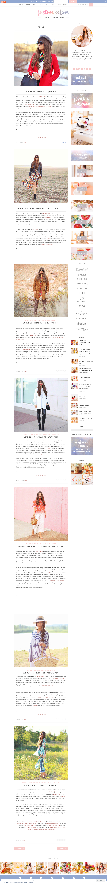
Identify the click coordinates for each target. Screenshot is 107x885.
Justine (25, 142)
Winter (54, 89)
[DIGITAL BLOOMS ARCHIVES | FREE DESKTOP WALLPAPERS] (87, 479)
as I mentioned (47, 217)
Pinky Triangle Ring (50, 829)
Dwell (53, 4)
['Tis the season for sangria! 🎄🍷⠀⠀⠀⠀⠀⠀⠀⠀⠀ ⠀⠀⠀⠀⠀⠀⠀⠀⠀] (89, 868)
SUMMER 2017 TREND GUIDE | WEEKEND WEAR (41, 672)
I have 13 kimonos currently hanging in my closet (46, 791)
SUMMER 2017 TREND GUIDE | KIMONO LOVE (41, 785)
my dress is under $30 (46, 244)
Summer (54, 543)
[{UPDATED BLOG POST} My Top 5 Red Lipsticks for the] (101, 868)
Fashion (28, 4)
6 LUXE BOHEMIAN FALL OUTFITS (86, 418)
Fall (30, 205)
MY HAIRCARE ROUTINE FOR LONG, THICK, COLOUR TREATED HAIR (86, 361)
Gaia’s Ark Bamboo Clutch (55, 573)
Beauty (21, 4)
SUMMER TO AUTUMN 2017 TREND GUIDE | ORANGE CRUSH (41, 546)
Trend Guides (48, 89)
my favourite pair (29, 104)
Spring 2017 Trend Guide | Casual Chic (44, 698)
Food (34, 4)
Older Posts (62, 848)
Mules (20, 823)
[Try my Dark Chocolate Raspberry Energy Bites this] (65, 868)
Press (59, 4)
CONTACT (65, 4)
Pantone (42, 89)
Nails (44, 434)
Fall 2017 (57, 337)
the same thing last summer (57, 678)
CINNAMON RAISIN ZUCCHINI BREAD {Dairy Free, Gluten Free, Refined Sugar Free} (86, 370)
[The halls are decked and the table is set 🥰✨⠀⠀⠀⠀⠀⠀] (53, 868)
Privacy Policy (30, 882)
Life (15, 4)
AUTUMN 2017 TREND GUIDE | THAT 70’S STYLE (41, 322)
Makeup (37, 89)
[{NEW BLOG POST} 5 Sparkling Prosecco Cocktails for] (18, 868)
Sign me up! (72, 1)
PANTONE (52, 337)
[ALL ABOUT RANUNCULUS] (76, 479)
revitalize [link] (44, 452)
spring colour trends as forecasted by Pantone (40, 106)
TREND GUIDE (42, 97)
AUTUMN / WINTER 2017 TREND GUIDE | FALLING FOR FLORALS (41, 208)
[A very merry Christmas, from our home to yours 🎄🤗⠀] (42, 868)
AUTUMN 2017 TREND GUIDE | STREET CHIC (41, 437)
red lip (48, 238)
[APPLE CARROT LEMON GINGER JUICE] (87, 468)
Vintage (58, 782)
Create (47, 4)
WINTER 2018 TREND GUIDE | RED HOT (41, 91)
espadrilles (35, 705)
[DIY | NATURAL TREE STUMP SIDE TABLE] (76, 468)
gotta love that (44, 454)
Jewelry (36, 543)
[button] (53, 1)
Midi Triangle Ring (39, 829)
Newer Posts (20, 848)
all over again (35, 229)
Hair (37, 434)
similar (32, 822)
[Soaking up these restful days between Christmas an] (30, 868)
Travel (48, 205)
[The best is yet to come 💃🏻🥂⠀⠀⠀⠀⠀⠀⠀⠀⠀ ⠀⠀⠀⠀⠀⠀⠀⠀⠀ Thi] (6, 868)
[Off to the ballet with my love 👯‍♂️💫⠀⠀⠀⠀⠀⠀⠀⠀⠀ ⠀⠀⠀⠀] (77, 868)
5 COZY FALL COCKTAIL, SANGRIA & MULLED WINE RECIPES (84, 342)
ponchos (63, 796)
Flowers (41, 4)
